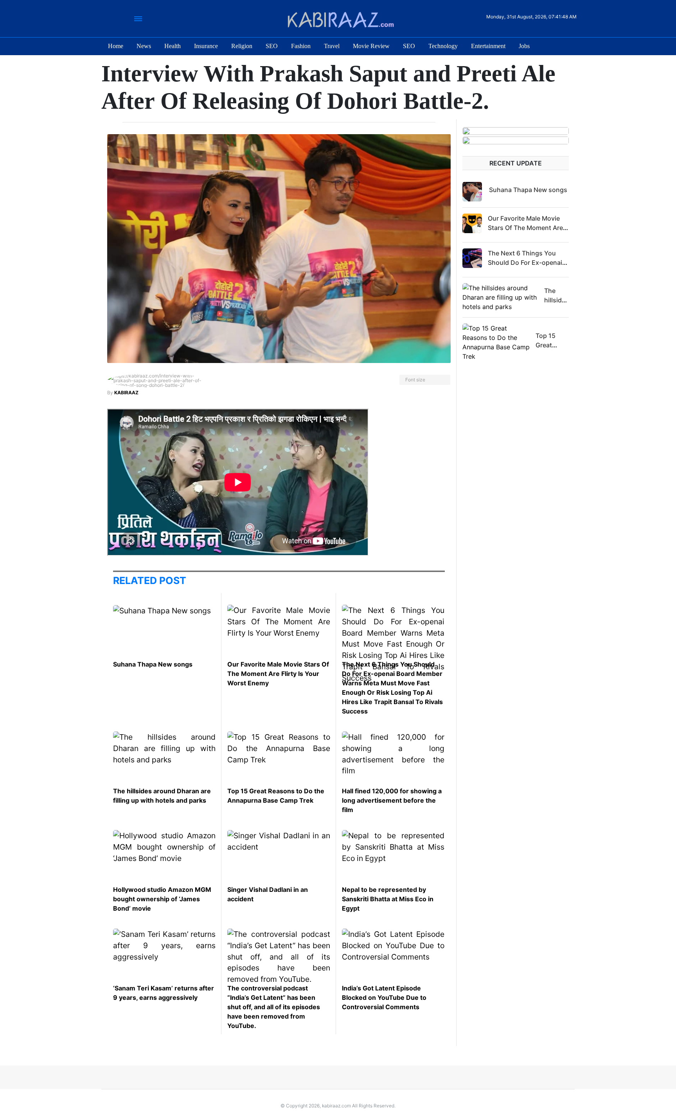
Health (172, 46)
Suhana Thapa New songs (152, 664)
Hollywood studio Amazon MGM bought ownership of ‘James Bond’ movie (162, 899)
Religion (241, 46)
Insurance (206, 46)
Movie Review (371, 46)
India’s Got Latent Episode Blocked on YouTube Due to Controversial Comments (384, 997)
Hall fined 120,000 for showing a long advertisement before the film (392, 800)
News (144, 46)
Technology (443, 46)
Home (115, 46)
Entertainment (488, 46)
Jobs (524, 46)
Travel (332, 46)
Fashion (301, 46)
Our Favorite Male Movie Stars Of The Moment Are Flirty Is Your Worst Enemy (278, 673)
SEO (272, 46)
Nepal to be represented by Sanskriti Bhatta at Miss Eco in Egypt (387, 899)
